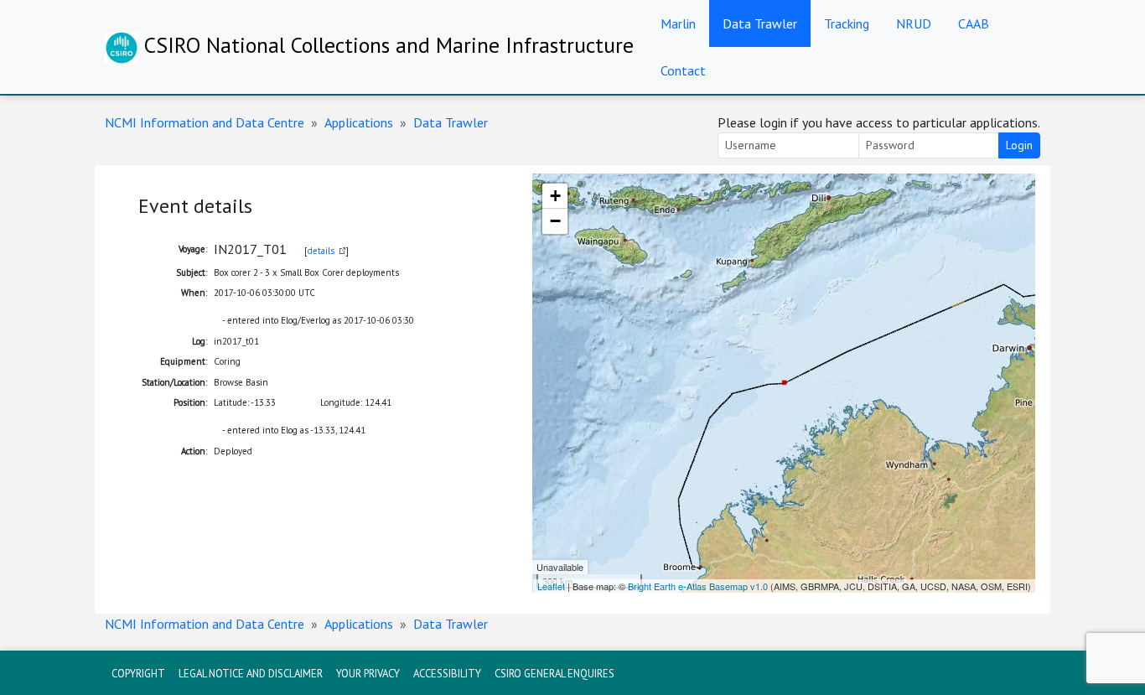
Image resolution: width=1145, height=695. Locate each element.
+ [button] (555, 195)
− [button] (555, 220)
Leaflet (551, 586)
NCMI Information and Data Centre (204, 122)
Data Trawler (760, 23)
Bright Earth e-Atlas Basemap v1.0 (698, 586)
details (321, 251)
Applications (358, 122)
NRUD (913, 23)
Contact (683, 70)
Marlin (678, 23)
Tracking (846, 23)
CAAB (973, 23)
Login (1019, 145)
